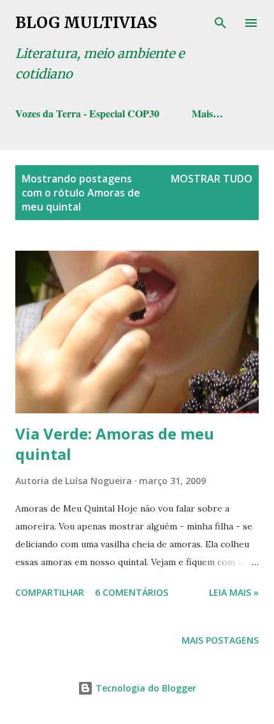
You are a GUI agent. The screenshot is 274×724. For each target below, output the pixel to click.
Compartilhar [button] (49, 592)
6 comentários (131, 592)
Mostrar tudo (211, 179)
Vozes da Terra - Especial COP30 (87, 113)
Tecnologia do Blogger (144, 688)
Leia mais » (234, 592)
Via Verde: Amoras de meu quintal (114, 443)
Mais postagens (220, 640)
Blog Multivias (86, 23)
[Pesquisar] (220, 23)
